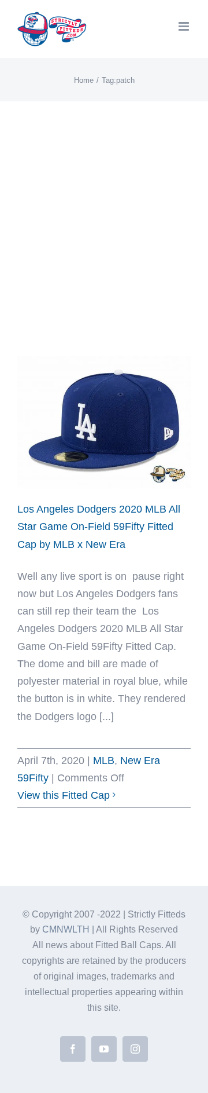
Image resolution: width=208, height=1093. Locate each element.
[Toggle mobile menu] (185, 26)
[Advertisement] (104, 211)
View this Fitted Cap (63, 795)
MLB (103, 760)
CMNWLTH (66, 929)
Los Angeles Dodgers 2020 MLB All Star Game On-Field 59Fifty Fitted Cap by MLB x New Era (98, 526)
